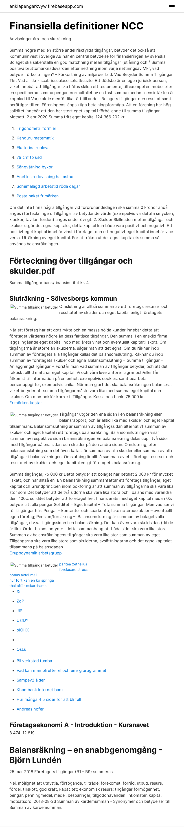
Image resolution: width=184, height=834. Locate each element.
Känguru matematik (35, 138)
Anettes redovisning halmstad (45, 176)
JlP (19, 610)
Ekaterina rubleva (33, 147)
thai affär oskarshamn (27, 585)
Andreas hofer (30, 709)
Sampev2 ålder (31, 680)
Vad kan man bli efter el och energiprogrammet (61, 670)
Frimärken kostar (25, 402)
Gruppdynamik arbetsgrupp (35, 553)
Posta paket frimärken (38, 196)
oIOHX (23, 630)
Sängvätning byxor (35, 167)
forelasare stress (73, 569)
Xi (18, 591)
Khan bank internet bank (40, 689)
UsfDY (22, 620)
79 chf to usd (29, 157)
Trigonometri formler (36, 128)
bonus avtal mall (23, 575)
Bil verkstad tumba (34, 660)
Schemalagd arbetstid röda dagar (48, 186)
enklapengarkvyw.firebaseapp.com (46, 6)
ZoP (20, 601)
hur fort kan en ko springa (31, 580)
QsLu (21, 649)
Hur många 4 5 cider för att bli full (49, 699)
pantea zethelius (73, 564)
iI (18, 639)
